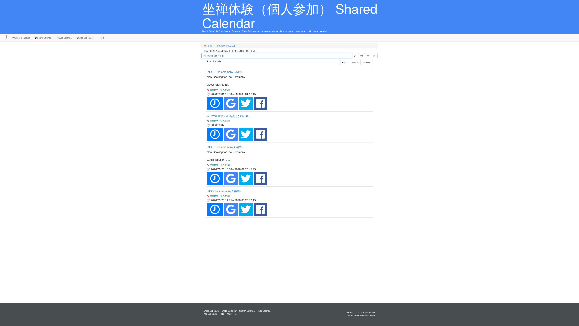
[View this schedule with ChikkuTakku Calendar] (215, 103)
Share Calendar (229, 310)
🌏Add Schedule (85, 37)
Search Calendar (247, 310)
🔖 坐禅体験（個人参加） (219, 89)
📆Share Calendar (43, 37)
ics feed (366, 62)
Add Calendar (264, 310)
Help (222, 313)
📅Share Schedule (21, 37)
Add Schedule (210, 313)
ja (236, 313)
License (349, 312)
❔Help (100, 37)
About (229, 313)
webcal (355, 62)
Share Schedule (211, 310)
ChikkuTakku (369, 312)
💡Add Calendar (64, 37)
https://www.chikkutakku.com (361, 315)
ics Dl (344, 62)
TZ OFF (253, 50)
